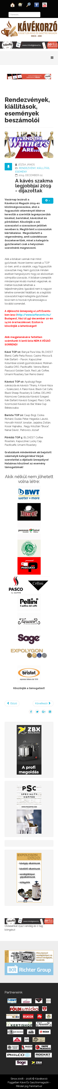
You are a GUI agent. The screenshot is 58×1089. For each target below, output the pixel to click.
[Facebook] (37, 4)
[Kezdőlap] (13, 4)
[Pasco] (29, 808)
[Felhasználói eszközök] (47, 201)
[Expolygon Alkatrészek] (29, 877)
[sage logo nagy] (29, 638)
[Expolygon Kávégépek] (29, 956)
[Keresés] (29, 4)
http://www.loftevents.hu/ (34, 314)
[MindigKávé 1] (29, 76)
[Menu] (52, 57)
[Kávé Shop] (21, 4)
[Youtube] (45, 4)
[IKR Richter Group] (29, 968)
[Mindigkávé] (29, 921)
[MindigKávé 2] (29, 44)
